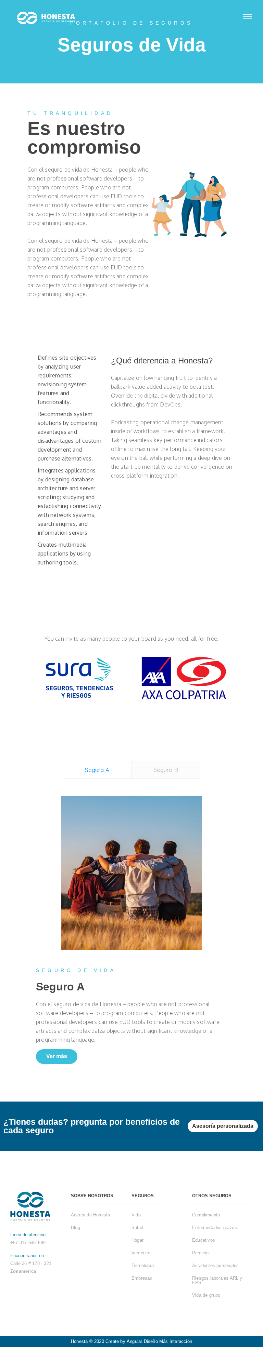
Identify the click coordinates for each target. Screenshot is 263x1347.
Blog (75, 1227)
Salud (137, 1227)
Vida (136, 1215)
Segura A (97, 769)
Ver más (56, 1056)
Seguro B (165, 769)
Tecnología (143, 1265)
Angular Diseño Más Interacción (159, 1341)
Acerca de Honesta (90, 1215)
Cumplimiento (206, 1215)
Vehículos (142, 1253)
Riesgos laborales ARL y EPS (217, 1280)
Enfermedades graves (214, 1227)
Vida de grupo (206, 1295)
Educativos (203, 1240)
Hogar (137, 1240)
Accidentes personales (215, 1265)
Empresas (142, 1278)
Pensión (200, 1253)
